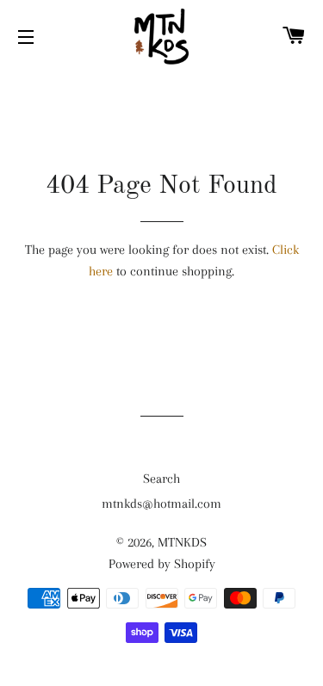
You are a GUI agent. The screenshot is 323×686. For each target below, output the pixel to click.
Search (161, 478)
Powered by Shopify (162, 564)
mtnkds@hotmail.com (161, 503)
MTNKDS (182, 542)
